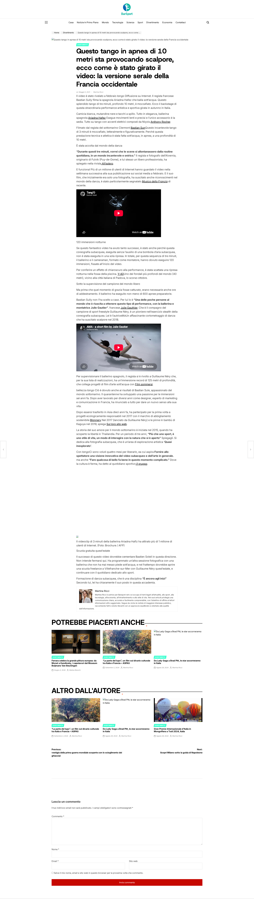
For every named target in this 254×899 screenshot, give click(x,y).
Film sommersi (144, 384)
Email (55, 861)
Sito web (133, 861)
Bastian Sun (138, 127)
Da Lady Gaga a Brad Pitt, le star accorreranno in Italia (177, 661)
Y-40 (121, 274)
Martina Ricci (98, 92)
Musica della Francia (155, 181)
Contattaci (181, 22)
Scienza (130, 22)
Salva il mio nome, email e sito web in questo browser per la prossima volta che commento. (98, 873)
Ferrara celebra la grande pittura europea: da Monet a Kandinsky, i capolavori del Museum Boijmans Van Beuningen (74, 663)
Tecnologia (117, 22)
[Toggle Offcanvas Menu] (46, 22)
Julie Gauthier (129, 307)
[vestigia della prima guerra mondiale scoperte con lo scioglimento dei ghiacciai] (3, 449)
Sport (140, 22)
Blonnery (95, 420)
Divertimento (152, 22)
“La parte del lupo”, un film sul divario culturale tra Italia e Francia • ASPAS (126, 661)
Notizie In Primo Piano (88, 22)
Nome (55, 849)
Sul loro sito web (116, 424)
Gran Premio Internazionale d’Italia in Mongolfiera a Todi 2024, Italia (172, 730)
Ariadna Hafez (97, 117)
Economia (167, 22)
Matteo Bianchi (75, 670)
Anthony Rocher (160, 121)
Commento (58, 816)
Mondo (105, 22)
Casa (71, 22)
